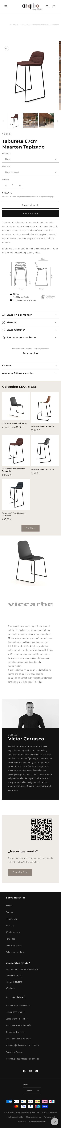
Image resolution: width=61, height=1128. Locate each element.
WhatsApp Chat (20, 872)
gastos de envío (24, 196)
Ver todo (30, 528)
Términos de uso (13, 932)
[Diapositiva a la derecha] (57, 121)
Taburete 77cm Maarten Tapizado (13, 514)
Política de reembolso (15, 952)
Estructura (6, 153)
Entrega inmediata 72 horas (18, 1039)
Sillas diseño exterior (15, 1012)
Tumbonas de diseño (15, 1032)
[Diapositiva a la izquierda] (3, 121)
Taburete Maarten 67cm (42, 426)
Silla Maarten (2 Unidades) (14, 423)
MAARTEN (45, 24)
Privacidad (10, 939)
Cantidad (5, 179)
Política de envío (49, 1117)
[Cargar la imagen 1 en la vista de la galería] (14, 120)
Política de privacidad (15, 1117)
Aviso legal (22, 1122)
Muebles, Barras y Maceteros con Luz (22, 1059)
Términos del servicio (33, 1117)
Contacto (10, 912)
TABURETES (35, 24)
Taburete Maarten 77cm (42, 469)
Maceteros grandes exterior (18, 1005)
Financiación (11, 919)
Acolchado (6, 166)
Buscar (9, 905)
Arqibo (12, 1113)
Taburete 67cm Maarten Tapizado (13, 470)
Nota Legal (11, 925)
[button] (6, 6)
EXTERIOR (14, 24)
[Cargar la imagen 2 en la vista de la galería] (30, 120)
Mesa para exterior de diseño (18, 1025)
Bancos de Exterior (14, 1052)
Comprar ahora (30, 213)
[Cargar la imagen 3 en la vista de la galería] (46, 120)
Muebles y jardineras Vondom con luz (22, 1045)
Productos (24, 24)
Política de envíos (14, 945)
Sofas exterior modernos (17, 1019)
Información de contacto (37, 1122)
